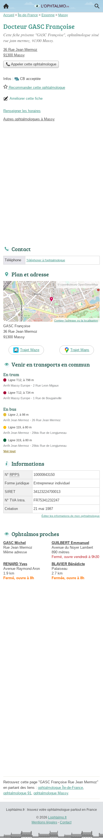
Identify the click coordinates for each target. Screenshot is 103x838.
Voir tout (9, 451)
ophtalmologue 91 (17, 793)
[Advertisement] (51, 182)
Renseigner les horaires (22, 111)
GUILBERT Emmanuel (70, 543)
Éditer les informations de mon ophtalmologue (70, 515)
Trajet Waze (29, 350)
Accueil (6, 6)
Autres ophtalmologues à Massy (29, 119)
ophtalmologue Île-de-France (60, 788)
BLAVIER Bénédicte (68, 564)
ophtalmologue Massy (51, 793)
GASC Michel (14, 543)
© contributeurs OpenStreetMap (78, 284)
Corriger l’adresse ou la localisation (76, 320)
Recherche (97, 6)
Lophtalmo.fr (57, 817)
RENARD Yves (15, 564)
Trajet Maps (79, 350)
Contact (65, 822)
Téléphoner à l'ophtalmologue (45, 260)
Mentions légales (44, 822)
